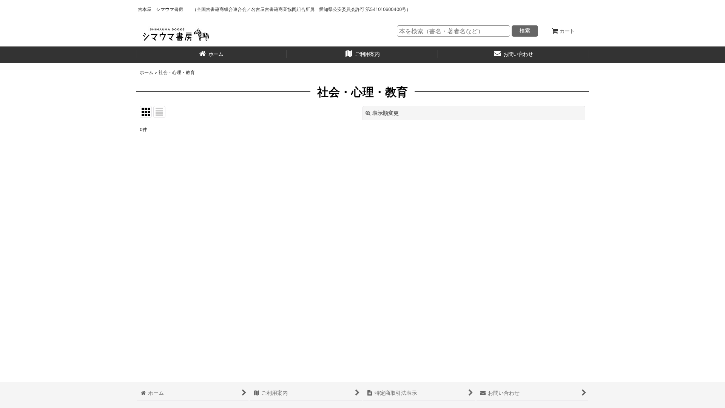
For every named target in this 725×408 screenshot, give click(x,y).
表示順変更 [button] (385, 113)
